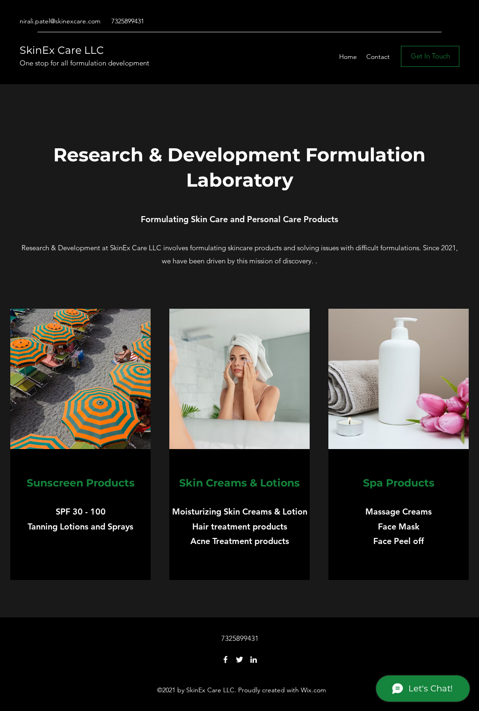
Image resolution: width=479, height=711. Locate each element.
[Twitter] (239, 659)
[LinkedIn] (253, 659)
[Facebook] (225, 659)
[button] (430, 56)
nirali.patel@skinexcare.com (60, 21)
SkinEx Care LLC (62, 50)
